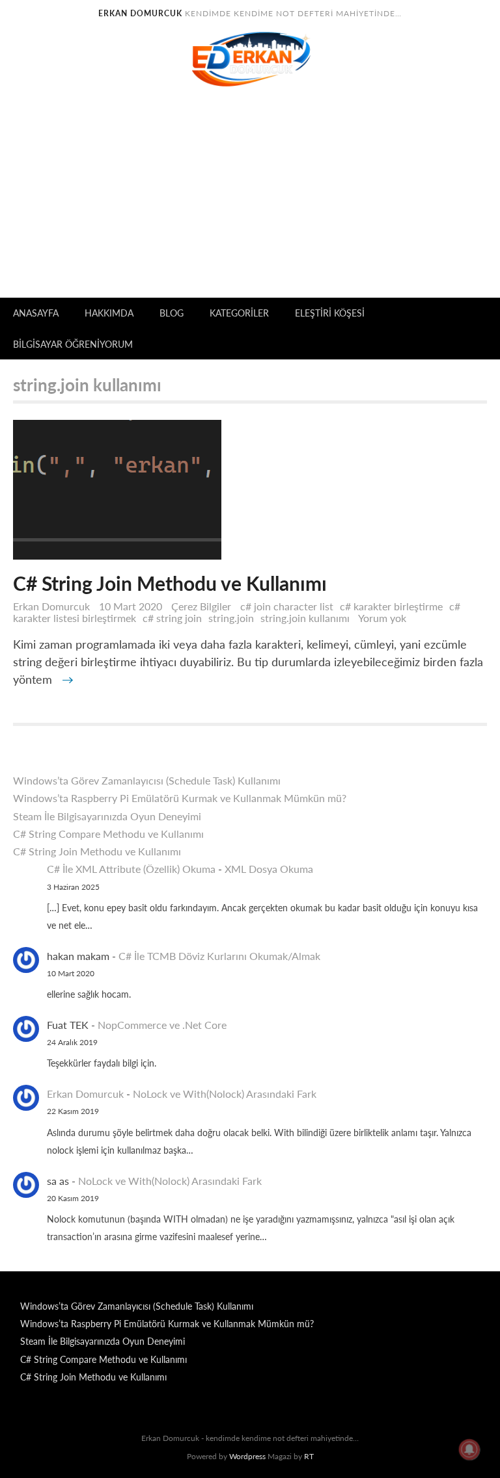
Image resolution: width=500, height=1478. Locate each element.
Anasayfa (36, 312)
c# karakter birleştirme (391, 606)
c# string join (172, 618)
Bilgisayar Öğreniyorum (73, 344)
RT (309, 1456)
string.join (231, 618)
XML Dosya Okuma (269, 868)
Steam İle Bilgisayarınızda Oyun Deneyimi (107, 816)
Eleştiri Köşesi (330, 312)
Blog (172, 312)
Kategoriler (239, 312)
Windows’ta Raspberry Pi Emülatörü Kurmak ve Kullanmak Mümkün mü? (179, 798)
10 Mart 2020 (132, 606)
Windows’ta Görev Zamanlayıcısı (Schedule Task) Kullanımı (147, 780)
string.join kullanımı (305, 618)
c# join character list (286, 606)
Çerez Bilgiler (201, 606)
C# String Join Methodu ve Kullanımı (97, 851)
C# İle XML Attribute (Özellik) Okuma (131, 868)
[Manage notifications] (469, 1449)
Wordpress (247, 1456)
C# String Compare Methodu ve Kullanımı (108, 833)
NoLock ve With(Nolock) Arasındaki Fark (224, 1093)
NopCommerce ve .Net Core (162, 1024)
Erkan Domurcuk (51, 606)
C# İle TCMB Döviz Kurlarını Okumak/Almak (219, 956)
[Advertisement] (250, 200)
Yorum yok (385, 618)
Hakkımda (109, 312)
